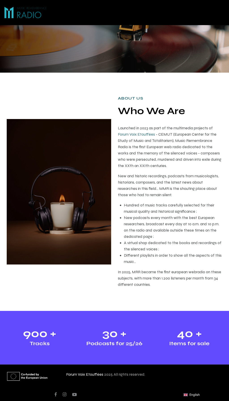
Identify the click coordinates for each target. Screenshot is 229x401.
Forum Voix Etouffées (136, 134)
